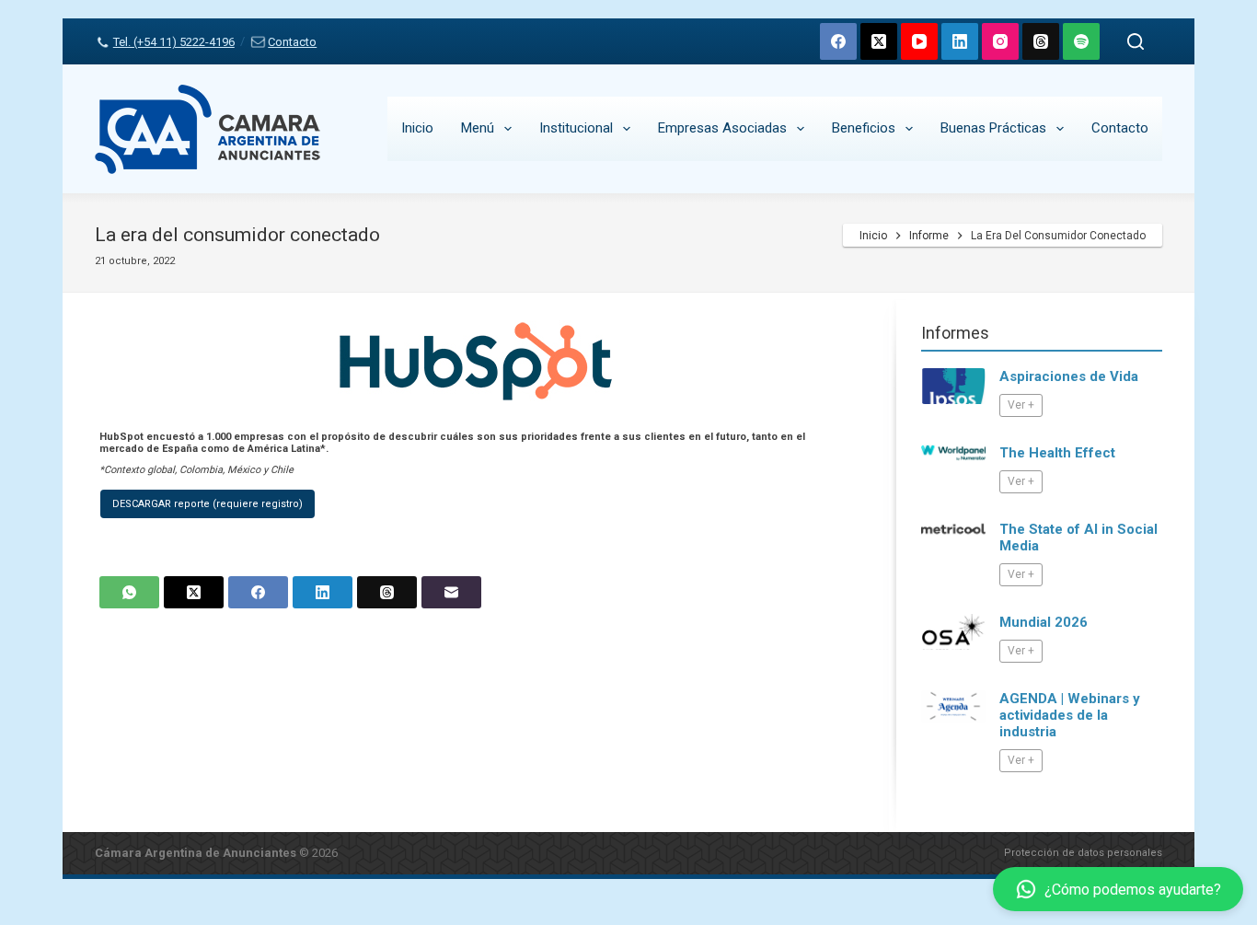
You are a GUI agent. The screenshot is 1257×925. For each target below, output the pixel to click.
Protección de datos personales (1083, 853)
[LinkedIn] (959, 41)
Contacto (292, 42)
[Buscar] (1135, 41)
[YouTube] (919, 41)
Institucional (576, 128)
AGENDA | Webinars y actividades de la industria (1069, 715)
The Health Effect (1057, 453)
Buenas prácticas (993, 128)
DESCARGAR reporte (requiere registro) (207, 504)
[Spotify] (1081, 41)
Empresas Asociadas (722, 128)
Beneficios (863, 128)
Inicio (417, 128)
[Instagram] (1000, 41)
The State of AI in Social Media (1078, 537)
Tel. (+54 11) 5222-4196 (173, 42)
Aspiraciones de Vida (1068, 376)
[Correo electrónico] (451, 592)
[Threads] (1040, 41)
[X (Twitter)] (878, 41)
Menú (477, 128)
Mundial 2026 (1043, 622)
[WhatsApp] (129, 592)
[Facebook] (838, 41)
